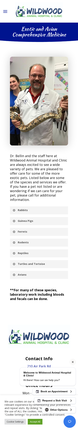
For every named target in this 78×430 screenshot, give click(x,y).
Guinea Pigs (25, 221)
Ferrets (22, 231)
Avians (22, 274)
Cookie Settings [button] (15, 421)
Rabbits (23, 210)
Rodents (23, 242)
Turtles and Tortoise (31, 264)
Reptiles (23, 253)
